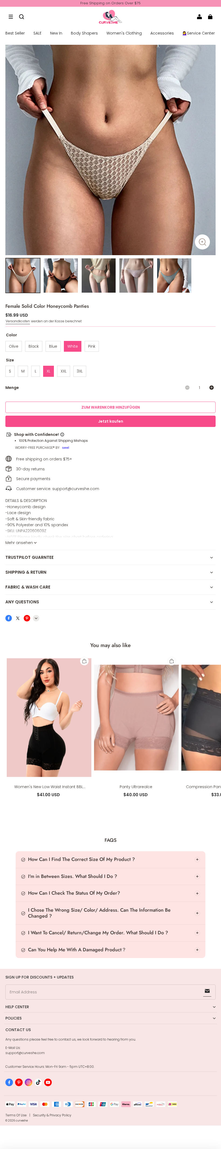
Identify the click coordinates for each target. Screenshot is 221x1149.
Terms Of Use (16, 1115)
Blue (53, 346)
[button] (10, 16)
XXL (64, 371)
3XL (80, 371)
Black (34, 346)
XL (48, 371)
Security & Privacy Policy (52, 1115)
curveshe (22, 1121)
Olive (13, 346)
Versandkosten (18, 321)
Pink (91, 346)
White (72, 346)
